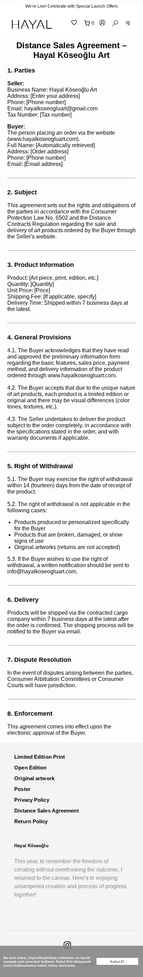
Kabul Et (117, 961)
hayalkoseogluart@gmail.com (61, 108)
